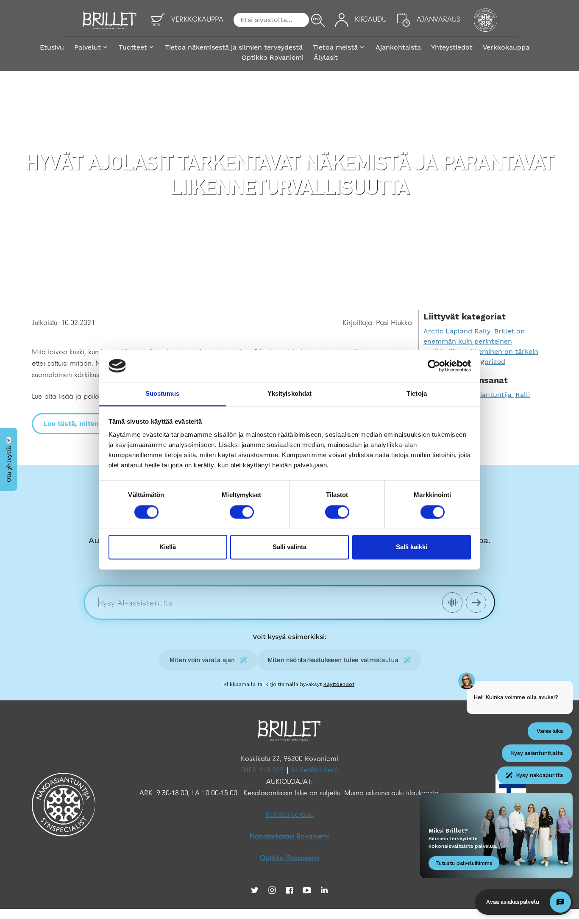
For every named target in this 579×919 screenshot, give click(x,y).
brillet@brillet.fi (315, 771)
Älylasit (326, 57)
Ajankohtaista (398, 47)
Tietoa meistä (335, 47)
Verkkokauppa (506, 47)
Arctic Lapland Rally (458, 331)
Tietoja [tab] (416, 393)
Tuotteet (133, 47)
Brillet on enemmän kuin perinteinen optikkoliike (474, 341)
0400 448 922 (262, 771)
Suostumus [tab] (162, 393)
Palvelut (87, 47)
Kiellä (167, 547)
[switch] (242, 512)
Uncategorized (481, 362)
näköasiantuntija (485, 395)
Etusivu (52, 47)
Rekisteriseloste (289, 815)
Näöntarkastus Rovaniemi (290, 837)
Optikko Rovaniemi (272, 57)
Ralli (522, 395)
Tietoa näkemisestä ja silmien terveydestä (234, 47)
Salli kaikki (411, 547)
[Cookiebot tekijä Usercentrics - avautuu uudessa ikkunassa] (434, 365)
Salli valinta (289, 547)
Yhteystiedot (452, 47)
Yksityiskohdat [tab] (289, 393)
